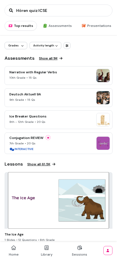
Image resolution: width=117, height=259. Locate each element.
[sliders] (67, 45)
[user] (107, 250)
